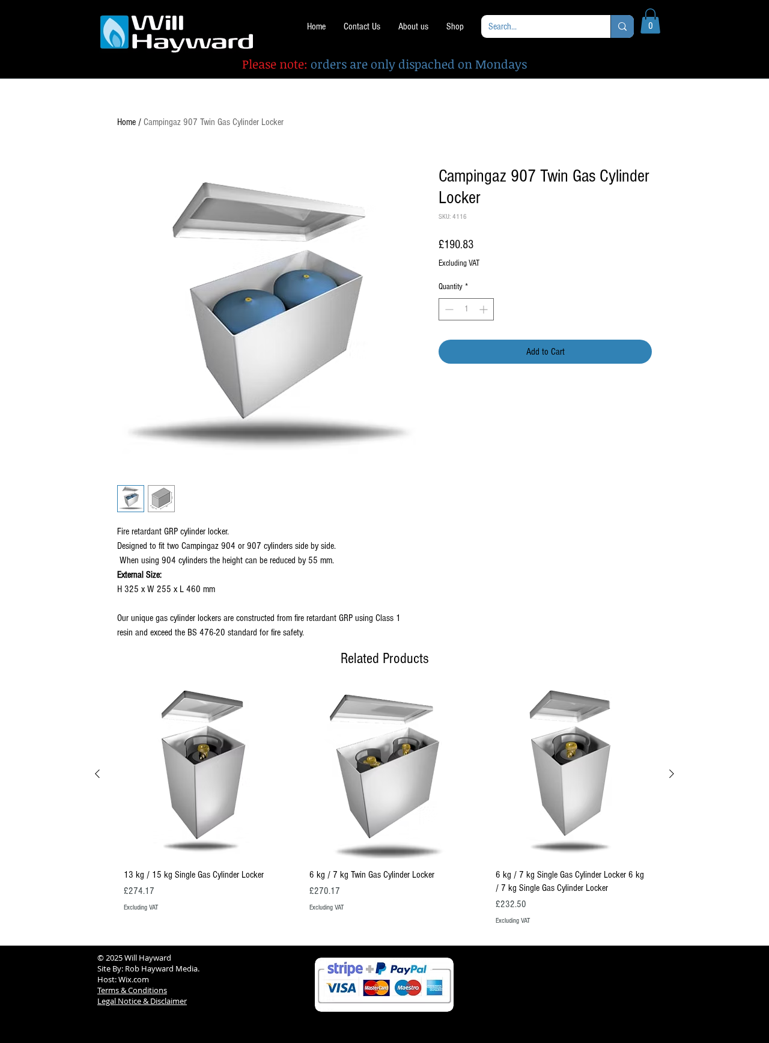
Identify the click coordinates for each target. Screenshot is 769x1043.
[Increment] (484, 309)
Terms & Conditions (132, 990)
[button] (650, 21)
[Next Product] (671, 773)
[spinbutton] (466, 309)
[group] (384, 813)
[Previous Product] (97, 773)
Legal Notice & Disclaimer (142, 1001)
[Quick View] (198, 774)
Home (126, 122)
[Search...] (622, 26)
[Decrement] (447, 309)
